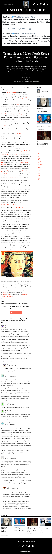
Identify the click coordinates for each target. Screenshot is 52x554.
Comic (39, 161)
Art (38, 153)
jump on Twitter (24, 98)
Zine (39, 179)
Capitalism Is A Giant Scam (45, 529)
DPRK (22, 81)
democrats (19, 81)
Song (39, 173)
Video (39, 178)
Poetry (39, 169)
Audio (39, 158)
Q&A (39, 170)
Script (39, 172)
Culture (39, 162)
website (26, 283)
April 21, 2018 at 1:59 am (10, 458)
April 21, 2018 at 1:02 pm (10, 404)
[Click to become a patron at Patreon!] (16, 314)
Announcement (40, 108)
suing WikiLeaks (5, 125)
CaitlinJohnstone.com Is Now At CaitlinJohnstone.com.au (44, 111)
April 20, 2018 (17, 134)
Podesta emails (16, 154)
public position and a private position (15, 177)
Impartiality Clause (24, 151)
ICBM (25, 81)
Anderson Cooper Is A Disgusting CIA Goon (44, 127)
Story (39, 175)
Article (24, 49)
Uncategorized (41, 176)
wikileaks (37, 81)
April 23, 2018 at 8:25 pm (12, 488)
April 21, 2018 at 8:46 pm (10, 376)
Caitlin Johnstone (26, 10)
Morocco (14, 170)
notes (17, 104)
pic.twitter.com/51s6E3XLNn (8, 204)
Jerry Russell (7, 422)
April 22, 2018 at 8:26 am (10, 327)
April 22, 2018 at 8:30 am (12, 365)
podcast (39, 167)
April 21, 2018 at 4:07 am (10, 424)
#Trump (14, 81)
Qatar (8, 170)
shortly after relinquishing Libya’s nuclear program (13, 114)
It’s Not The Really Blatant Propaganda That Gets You (42, 144)
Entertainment (41, 164)
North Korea (32, 81)
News (28, 49)
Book (39, 159)
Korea (28, 81)
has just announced (11, 92)
